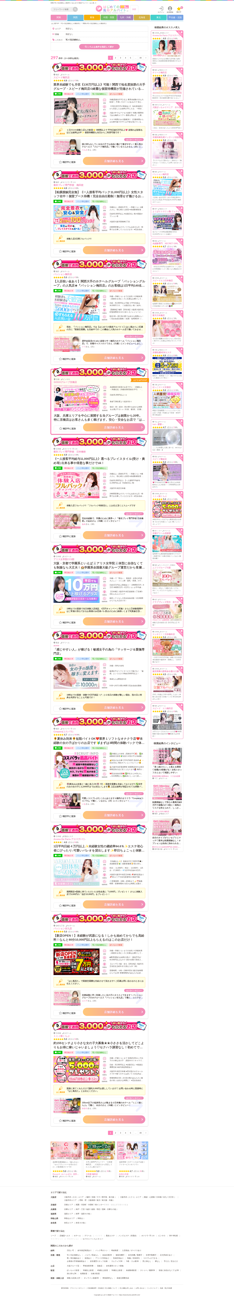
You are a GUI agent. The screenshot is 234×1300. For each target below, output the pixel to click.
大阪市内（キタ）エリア (74, 1197)
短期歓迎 (83, 1274)
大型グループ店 (73, 1266)
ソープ (53, 1236)
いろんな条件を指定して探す (100, 47)
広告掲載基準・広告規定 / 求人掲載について (102, 1288)
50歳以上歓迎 (117, 1270)
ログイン (161, 12)
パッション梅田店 (62, 274)
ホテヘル (77, 1236)
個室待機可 (120, 1255)
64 (75, 932)
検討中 (179, 10)
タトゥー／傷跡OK (147, 1270)
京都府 (53, 1205)
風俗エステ (110, 1236)
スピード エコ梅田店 (162, 708)
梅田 (88, 1197)
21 (75, 455)
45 (174, 711)
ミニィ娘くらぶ (61, 1036)
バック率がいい (101, 1250)
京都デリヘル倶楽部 (161, 533)
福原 (88, 1209)
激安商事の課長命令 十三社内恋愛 (167, 776)
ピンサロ (161, 1236)
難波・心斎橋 (149, 1197)
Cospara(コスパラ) (63, 731)
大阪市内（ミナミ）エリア (130, 1197)
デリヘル (88, 1236)
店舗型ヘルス (65, 1236)
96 (75, 842)
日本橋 (159, 1197)
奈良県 (53, 1223)
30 (140, 58)
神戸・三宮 (80, 1209)
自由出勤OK (107, 1255)
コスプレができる (150, 1258)
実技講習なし (108, 1278)
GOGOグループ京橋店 (65, 382)
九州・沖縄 (125, 17)
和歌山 (80, 1218)
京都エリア (68, 1205)
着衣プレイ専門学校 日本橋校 (69, 451)
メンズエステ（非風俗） (128, 1236)
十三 (98, 1197)
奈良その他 (80, 1223)
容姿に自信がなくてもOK (169, 1270)
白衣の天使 (124, 1174)
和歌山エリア (69, 1218)
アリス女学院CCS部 (63, 559)
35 (174, 427)
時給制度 (114, 1250)
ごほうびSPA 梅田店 (161, 811)
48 (174, 462)
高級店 (99, 1266)
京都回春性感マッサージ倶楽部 (166, 137)
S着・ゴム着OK (132, 1261)
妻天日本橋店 (158, 315)
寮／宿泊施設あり (74, 1258)
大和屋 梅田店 (92, 1174)
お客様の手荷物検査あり (76, 1261)
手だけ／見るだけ (171, 1261)
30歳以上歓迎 (88, 1270)
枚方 (98, 1200)
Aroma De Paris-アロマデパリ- (69, 839)
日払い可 (70, 1250)
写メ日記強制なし (74, 1255)
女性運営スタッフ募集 (115, 1266)
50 (75, 1039)
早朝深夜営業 (88, 1266)
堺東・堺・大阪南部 (87, 1200)
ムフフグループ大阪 (161, 567)
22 (75, 188)
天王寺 (171, 1197)
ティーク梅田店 (159, 72)
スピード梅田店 (61, 77)
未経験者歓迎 (131, 1270)
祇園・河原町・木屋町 (84, 1205)
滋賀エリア (68, 1214)
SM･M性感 (173, 1236)
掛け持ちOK (72, 1274)
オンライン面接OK (91, 1278)
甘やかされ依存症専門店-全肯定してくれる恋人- (171, 847)
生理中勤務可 (151, 1255)
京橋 (93, 1197)
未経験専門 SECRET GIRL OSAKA (169, 243)
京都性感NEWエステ (161, 352)
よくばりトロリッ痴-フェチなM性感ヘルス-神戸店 (175, 211)
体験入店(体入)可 (73, 1278)
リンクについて (152, 1288)
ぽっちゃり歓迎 (73, 1270)
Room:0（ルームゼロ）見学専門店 (68, 1174)
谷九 (165, 1197)
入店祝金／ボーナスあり (131, 1250)
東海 (92, 17)
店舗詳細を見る (114, 161)
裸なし (157, 1261)
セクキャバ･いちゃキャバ (93, 1239)
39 (107, 1171)
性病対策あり (118, 1258)
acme (56, 645)
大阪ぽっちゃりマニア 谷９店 (166, 107)
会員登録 (170, 12)
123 (174, 390)
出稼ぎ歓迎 (95, 1274)
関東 (59, 17)
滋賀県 (53, 1214)
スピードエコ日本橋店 (162, 280)
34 (174, 76)
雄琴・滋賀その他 (83, 1214)
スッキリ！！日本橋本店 (163, 634)
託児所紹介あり (166, 1255)
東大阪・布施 (107, 1200)
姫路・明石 (95, 1209)
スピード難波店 (159, 459)
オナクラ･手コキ (148, 1236)
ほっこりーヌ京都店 (161, 387)
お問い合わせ (140, 1288)
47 (75, 81)
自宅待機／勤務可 (135, 1255)
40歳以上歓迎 (102, 1270)
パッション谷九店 (62, 928)
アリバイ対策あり (102, 1258)
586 (75, 735)
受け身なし (146, 1261)
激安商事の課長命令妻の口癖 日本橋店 (170, 671)
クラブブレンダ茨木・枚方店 (165, 602)
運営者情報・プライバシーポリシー (73, 1288)
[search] (62, 9)
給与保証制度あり (85, 1250)
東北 (158, 17)
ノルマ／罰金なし (92, 1255)
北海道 (142, 17)
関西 (134, 9)
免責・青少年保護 (166, 1288)
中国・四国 (108, 17)
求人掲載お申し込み (126, 1288)
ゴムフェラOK (117, 1261)
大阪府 (53, 1197)
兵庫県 (53, 1209)
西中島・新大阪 (108, 1197)
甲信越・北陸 (175, 17)
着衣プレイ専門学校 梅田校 (68, 185)
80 (174, 355)
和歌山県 (54, 1218)
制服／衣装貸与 (133, 1258)
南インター (99, 1205)
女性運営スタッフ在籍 (99, 1261)
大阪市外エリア (70, 1200)
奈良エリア (68, 1223)
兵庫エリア (68, 1209)
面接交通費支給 (123, 1278)
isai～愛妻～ (158, 424)
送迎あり (88, 1258)
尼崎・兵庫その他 (109, 1209)
